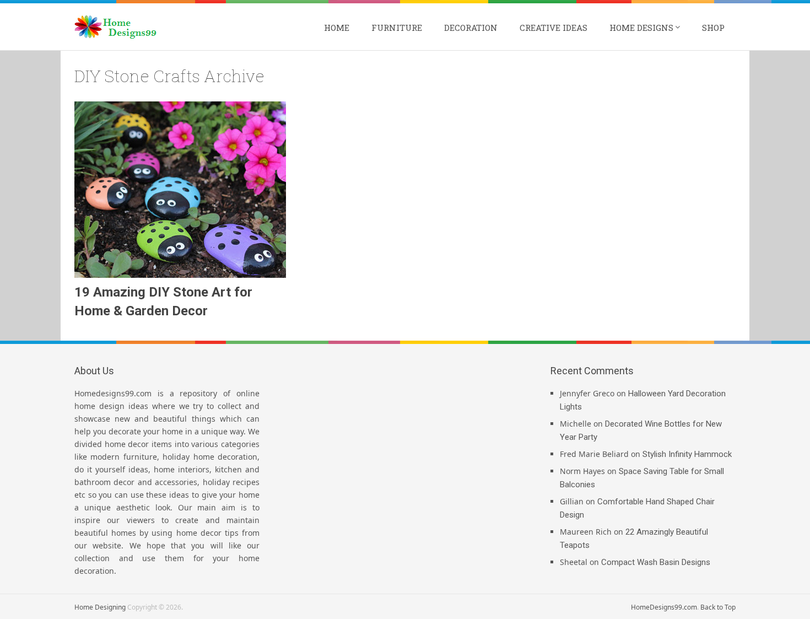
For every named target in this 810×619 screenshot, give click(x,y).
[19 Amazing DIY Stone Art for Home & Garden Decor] (180, 189)
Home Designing (100, 607)
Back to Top (718, 607)
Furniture (396, 27)
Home (336, 27)
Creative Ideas (553, 27)
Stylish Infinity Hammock (687, 454)
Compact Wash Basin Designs (655, 562)
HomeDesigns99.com (664, 607)
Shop (713, 27)
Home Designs (641, 27)
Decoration (471, 27)
